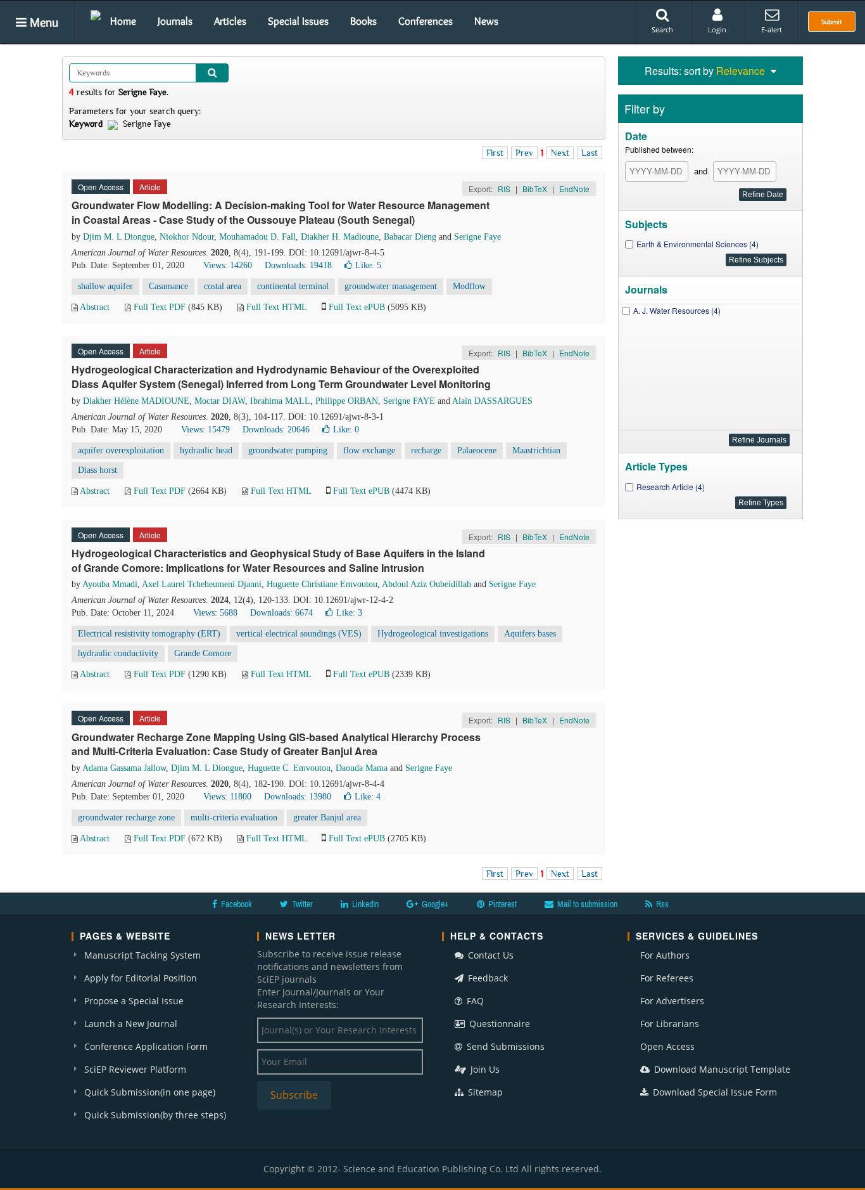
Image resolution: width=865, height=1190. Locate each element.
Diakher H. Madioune (340, 237)
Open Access (667, 1046)
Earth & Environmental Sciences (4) (697, 243)
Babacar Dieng (410, 237)
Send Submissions (504, 1046)
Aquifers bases (530, 633)
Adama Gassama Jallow (124, 768)
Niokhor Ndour (187, 237)
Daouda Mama (362, 768)
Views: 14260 (227, 265)
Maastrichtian (536, 450)
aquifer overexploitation (121, 450)
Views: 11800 (227, 796)
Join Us (484, 1069)
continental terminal (293, 286)
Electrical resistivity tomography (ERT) (149, 633)
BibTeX (534, 188)
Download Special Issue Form (713, 1092)
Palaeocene (476, 450)
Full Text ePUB (357, 307)
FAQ (474, 1001)
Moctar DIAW (219, 401)
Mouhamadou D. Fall (257, 237)
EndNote (574, 188)
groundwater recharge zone (126, 817)
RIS (504, 188)
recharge (426, 450)
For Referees (666, 978)
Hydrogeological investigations (432, 633)
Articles (230, 21)
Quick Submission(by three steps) (155, 1115)
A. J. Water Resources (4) (677, 310)
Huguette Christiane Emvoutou (322, 584)
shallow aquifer (105, 286)
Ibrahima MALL (280, 401)
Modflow (469, 286)
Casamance (168, 286)
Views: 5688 (215, 613)
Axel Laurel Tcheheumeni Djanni (202, 584)
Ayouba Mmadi (109, 584)
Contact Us (489, 955)
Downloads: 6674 (281, 613)
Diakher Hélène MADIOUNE (136, 401)
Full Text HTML (276, 307)
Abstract (95, 307)
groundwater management (390, 286)
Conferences (425, 21)
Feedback (486, 978)
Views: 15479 (205, 429)
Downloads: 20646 (276, 429)
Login (717, 29)
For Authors (665, 955)
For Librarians (669, 1024)
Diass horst (97, 470)
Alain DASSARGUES (492, 401)
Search (662, 29)
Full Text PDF (160, 307)
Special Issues (298, 21)
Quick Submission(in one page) (149, 1092)
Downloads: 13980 (297, 796)
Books (363, 21)
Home (123, 21)
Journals (175, 21)
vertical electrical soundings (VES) (299, 633)
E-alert (771, 29)
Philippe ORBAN (346, 401)
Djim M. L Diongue (119, 237)
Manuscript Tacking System (142, 955)
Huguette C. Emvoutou (289, 768)
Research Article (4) (670, 486)
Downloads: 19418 (298, 265)
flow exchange (369, 450)
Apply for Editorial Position (140, 978)
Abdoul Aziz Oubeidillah (426, 584)
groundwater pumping (287, 450)
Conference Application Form (146, 1046)
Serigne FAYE (409, 401)
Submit (831, 21)
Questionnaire (498, 1024)
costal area (222, 286)
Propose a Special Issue (134, 1001)
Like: (368, 265)
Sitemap (484, 1092)
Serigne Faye (477, 237)
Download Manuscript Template (721, 1069)
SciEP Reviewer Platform (135, 1069)
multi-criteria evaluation (234, 817)
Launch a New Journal (130, 1024)
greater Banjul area (327, 817)
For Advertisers (672, 1001)
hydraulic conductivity (118, 653)
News (486, 21)
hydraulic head (206, 450)
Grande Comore (202, 653)
